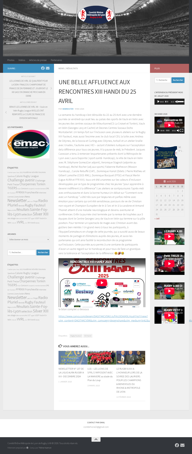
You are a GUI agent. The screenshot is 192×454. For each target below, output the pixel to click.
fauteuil (12, 193)
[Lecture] (158, 101)
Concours (24, 188)
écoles (37, 223)
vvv (26, 223)
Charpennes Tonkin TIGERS (26, 186)
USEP (37, 218)
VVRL (20, 222)
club (19, 189)
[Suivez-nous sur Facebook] (43, 68)
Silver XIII (40, 214)
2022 (21, 172)
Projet (35, 201)
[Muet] (176, 101)
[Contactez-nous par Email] (48, 68)
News (61, 68)
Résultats (72, 68)
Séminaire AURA (21, 218)
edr (9, 193)
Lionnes (11, 196)
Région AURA (12, 210)
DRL (47, 188)
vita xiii (14, 223)
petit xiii (30, 201)
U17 (28, 218)
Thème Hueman (45, 447)
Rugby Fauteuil (75, 336)
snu (9, 218)
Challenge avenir (21, 179)
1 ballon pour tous (13, 172)
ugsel (32, 218)
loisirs (21, 196)
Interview (42, 192)
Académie (27, 172)
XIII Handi (87, 336)
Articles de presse (38, 60)
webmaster (68, 108)
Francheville (32, 192)
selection (26, 214)
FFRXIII (20, 192)
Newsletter (17, 200)
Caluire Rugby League (27, 176)
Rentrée (21, 205)
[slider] (166, 101)
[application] (169, 102)
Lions (16, 196)
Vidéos (21, 60)
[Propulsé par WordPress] (27, 448)
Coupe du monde (34, 189)
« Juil (156, 218)
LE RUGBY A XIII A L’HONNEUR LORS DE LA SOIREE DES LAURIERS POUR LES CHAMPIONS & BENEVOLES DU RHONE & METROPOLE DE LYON (129, 380)
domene (43, 189)
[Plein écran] (181, 130)
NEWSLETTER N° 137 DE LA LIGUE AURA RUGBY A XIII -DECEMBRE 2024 (71, 372)
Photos (10, 60)
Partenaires (56, 60)
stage (13, 218)
